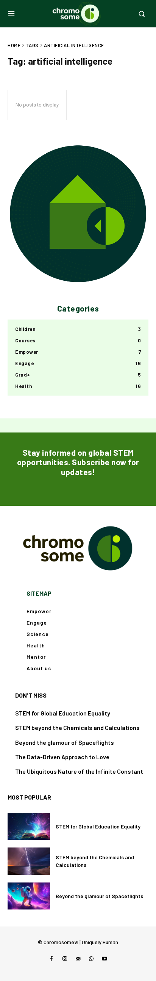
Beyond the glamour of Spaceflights (64, 742)
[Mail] (78, 959)
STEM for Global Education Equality (62, 713)
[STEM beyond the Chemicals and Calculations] (29, 860)
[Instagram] (64, 959)
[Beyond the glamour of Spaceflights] (29, 895)
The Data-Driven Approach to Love (62, 756)
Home (14, 45)
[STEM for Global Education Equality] (29, 826)
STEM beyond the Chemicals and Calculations (77, 727)
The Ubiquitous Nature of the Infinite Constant (79, 771)
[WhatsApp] (91, 959)
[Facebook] (51, 959)
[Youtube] (104, 959)
